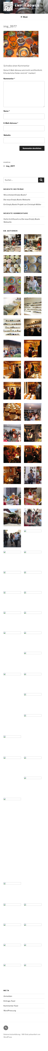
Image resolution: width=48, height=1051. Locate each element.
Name (6, 111)
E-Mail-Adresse (10, 123)
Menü (25, 17)
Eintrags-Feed (9, 1001)
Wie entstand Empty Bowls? (15, 195)
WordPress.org (9, 1011)
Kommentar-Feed (10, 1006)
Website (7, 135)
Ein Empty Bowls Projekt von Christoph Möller (22, 204)
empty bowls (27, 5)
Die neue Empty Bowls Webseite (16, 200)
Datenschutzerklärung (11, 1034)
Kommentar (9, 79)
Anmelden (7, 996)
